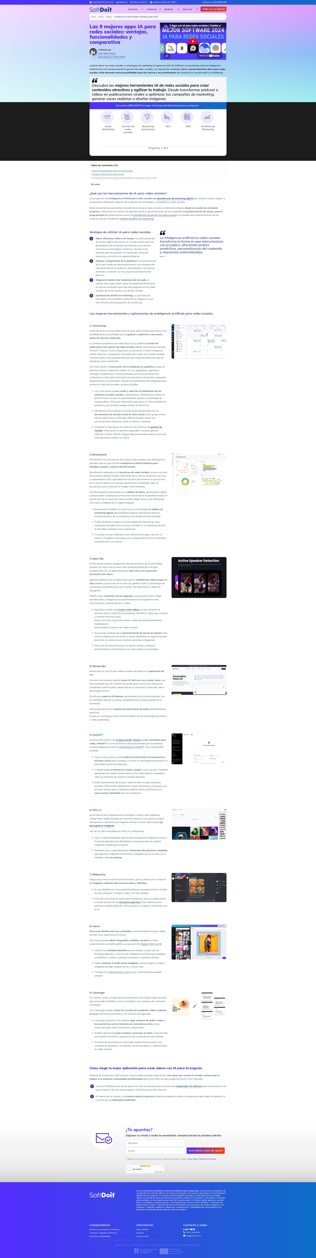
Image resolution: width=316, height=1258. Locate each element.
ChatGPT (97, 734)
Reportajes (109, 16)
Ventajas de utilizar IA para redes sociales (108, 174)
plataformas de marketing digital (175, 198)
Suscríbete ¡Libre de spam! (205, 1150)
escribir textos (132, 739)
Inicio (93, 16)
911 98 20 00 (220, 2)
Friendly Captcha (159, 1172)
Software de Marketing (101, 16)
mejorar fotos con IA (151, 943)
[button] (135, 9)
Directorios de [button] (99, 1236)
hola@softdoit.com (193, 1236)
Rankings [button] (169, 9)
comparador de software (189, 1086)
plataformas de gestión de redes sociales (155, 215)
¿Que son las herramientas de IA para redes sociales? (112, 171)
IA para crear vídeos (128, 609)
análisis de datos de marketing (136, 218)
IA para (120, 739)
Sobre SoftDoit (142, 1229)
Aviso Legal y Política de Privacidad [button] (202, 1159)
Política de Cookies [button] (192, 1245)
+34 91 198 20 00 (193, 1232)
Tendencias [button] (151, 9)
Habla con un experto (213, 9)
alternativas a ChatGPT (131, 747)
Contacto (140, 1233)
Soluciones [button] (133, 9)
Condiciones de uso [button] (139, 1245)
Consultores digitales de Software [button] (103, 1233)
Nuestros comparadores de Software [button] (104, 1229)
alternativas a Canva (120, 972)
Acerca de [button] (187, 9)
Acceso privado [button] (142, 1236)
